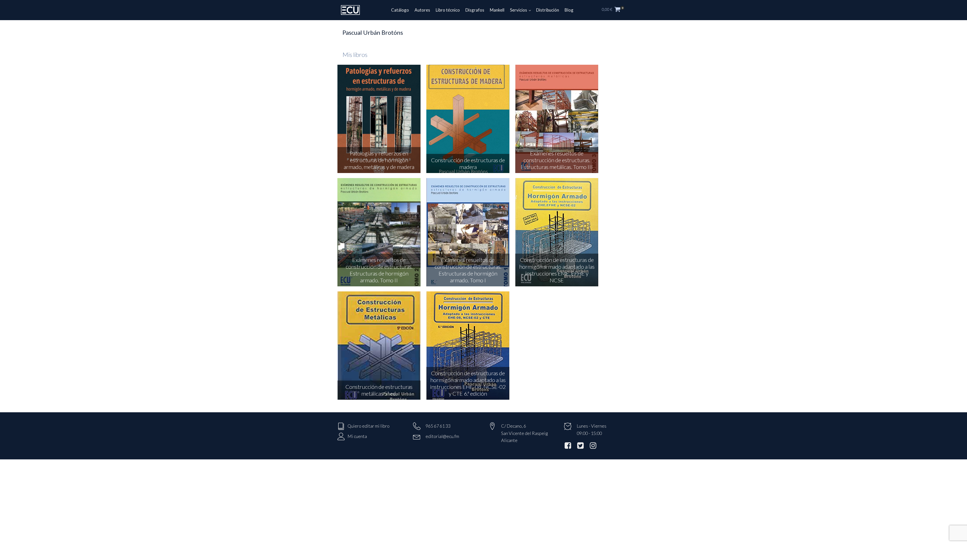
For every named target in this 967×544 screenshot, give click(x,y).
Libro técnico (448, 10)
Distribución (547, 10)
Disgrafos (474, 10)
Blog (569, 10)
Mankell (497, 10)
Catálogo (400, 10)
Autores (422, 10)
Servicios (518, 10)
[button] (616, 10)
